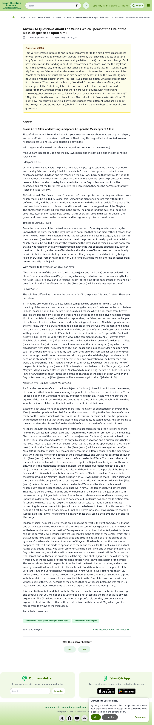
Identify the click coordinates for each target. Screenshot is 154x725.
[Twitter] (62, 718)
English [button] (139, 5)
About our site (52, 707)
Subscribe (58, 691)
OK (95, 717)
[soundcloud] (84, 718)
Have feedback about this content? (111, 629)
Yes (69, 649)
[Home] (13, 17)
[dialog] (119, 710)
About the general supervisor (77, 707)
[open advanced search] (77, 5)
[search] (86, 5)
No (84, 649)
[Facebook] (69, 718)
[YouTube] (77, 718)
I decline (110, 717)
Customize (140, 717)
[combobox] (51, 5)
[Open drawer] (148, 5)
